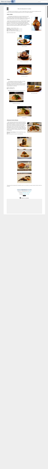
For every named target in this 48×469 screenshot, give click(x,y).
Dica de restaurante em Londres (24, 8)
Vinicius (30, 191)
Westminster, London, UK (26, 192)
